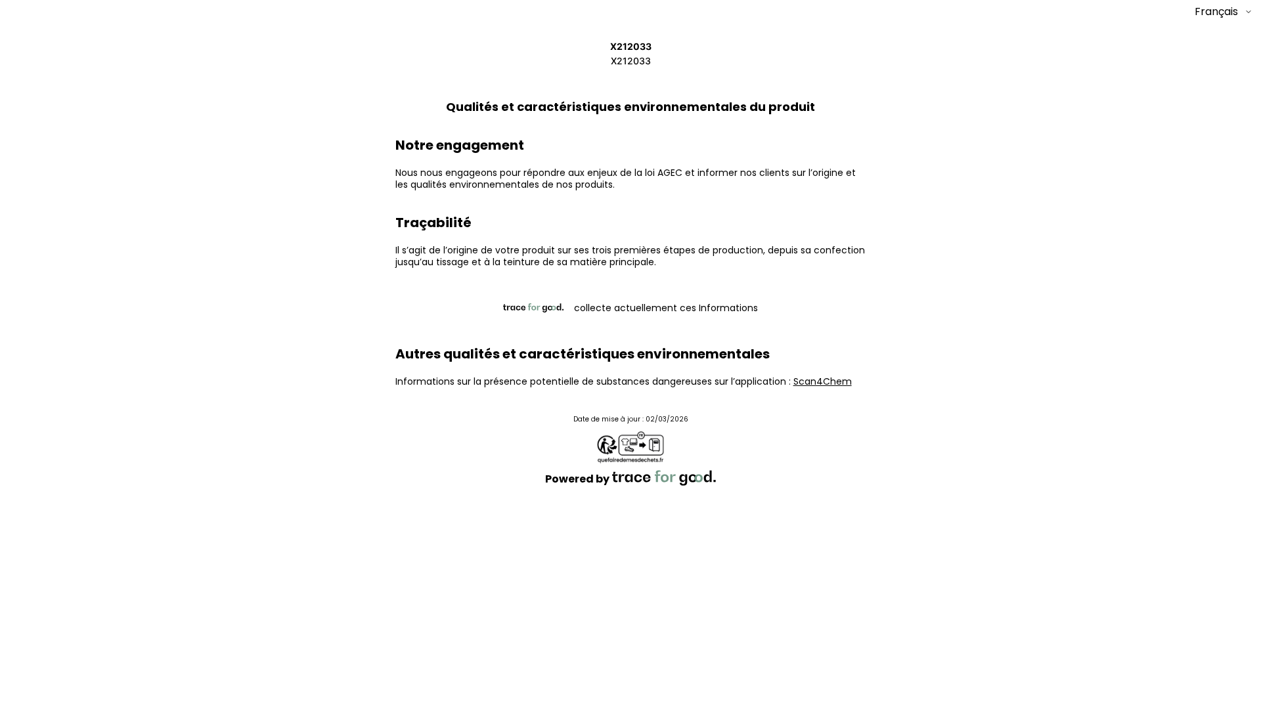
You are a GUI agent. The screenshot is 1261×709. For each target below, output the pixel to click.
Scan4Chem (822, 381)
